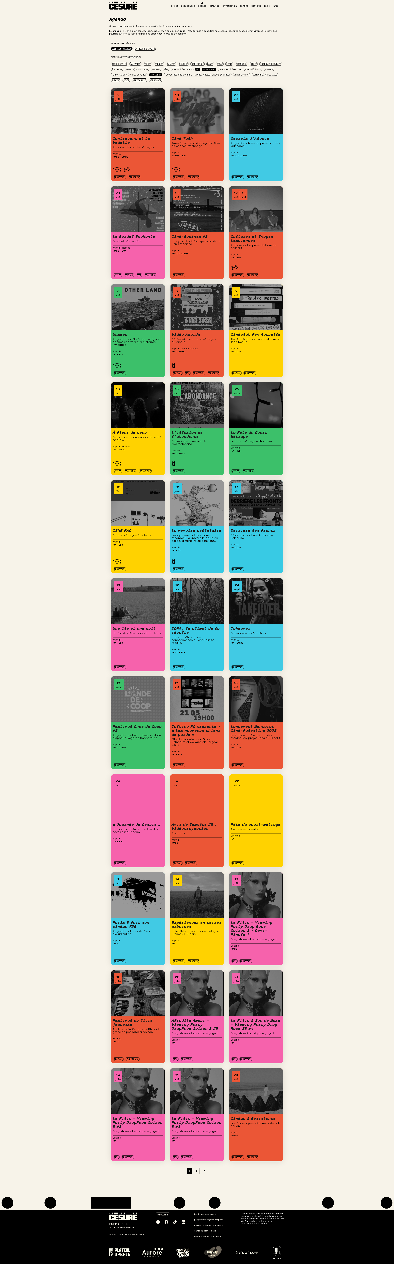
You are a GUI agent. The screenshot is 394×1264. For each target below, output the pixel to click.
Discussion (241, 64)
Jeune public (209, 69)
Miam (258, 69)
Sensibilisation (241, 74)
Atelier (147, 64)
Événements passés (121, 48)
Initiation (187, 69)
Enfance (130, 69)
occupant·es (188, 5)
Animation (135, 64)
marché (249, 69)
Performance (118, 74)
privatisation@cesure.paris (207, 1236)
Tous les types (119, 64)
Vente (126, 80)
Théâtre (116, 80)
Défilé (229, 64)
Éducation (117, 69)
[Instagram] (158, 1222)
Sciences (225, 74)
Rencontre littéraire (190, 74)
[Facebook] (166, 1222)
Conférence (197, 64)
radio (267, 5)
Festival (156, 69)
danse (210, 64)
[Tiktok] (175, 1222)
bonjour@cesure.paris (205, 1214)
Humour (176, 69)
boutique (256, 5)
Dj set (254, 64)
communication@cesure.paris (208, 1225)
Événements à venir (145, 48)
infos (275, 5)
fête (166, 69)
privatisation (229, 5)
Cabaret (171, 64)
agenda (202, 5)
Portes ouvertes (137, 74)
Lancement (224, 69)
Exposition (143, 69)
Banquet (159, 64)
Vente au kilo (139, 80)
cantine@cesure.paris (205, 1230)
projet (174, 5)
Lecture (237, 69)
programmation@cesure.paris (208, 1219)
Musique (269, 69)
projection (155, 74)
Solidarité (258, 74)
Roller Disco (211, 74)
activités (214, 5)
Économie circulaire (270, 64)
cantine (244, 5)
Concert (183, 64)
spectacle (272, 74)
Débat (220, 64)
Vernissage (155, 80)
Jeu (197, 69)
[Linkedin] (183, 1222)
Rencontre (170, 74)
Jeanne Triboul (142, 1234)
